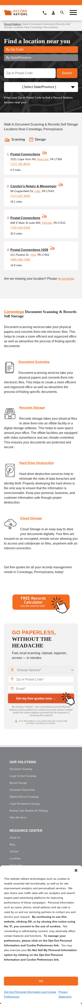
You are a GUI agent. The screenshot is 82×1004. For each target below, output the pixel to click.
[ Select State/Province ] (39, 87)
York (33, 254)
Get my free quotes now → (36, 698)
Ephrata (47, 222)
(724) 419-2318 (20, 227)
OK (41, 981)
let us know (66, 278)
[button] (76, 870)
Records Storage (32, 407)
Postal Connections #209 (29, 250)
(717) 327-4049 (20, 195)
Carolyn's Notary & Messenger (33, 186)
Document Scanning (34, 362)
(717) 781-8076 (20, 164)
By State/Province (18, 57)
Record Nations (12, 24)
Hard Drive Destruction (36, 463)
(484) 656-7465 (20, 259)
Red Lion (43, 159)
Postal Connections (25, 154)
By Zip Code (15, 49)
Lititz (37, 191)
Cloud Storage (31, 518)
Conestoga (14, 312)
